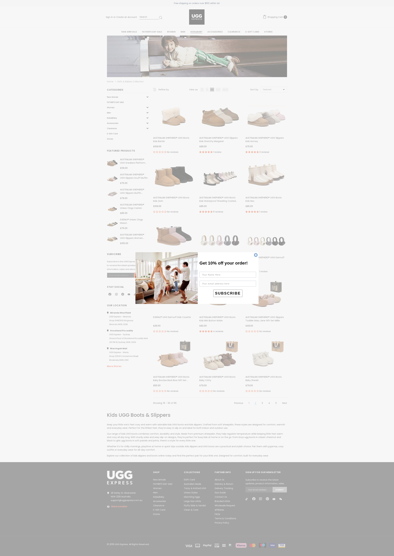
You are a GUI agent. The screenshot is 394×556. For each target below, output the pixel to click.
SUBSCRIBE (228, 293)
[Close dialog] (255, 255)
